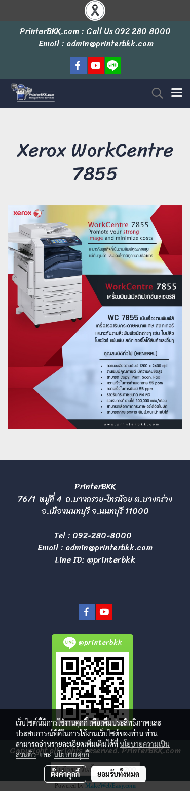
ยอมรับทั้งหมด (118, 773)
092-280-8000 (102, 535)
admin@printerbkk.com (109, 547)
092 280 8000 (143, 31)
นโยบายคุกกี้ (71, 754)
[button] (154, 93)
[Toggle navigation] (177, 93)
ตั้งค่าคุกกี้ (65, 773)
